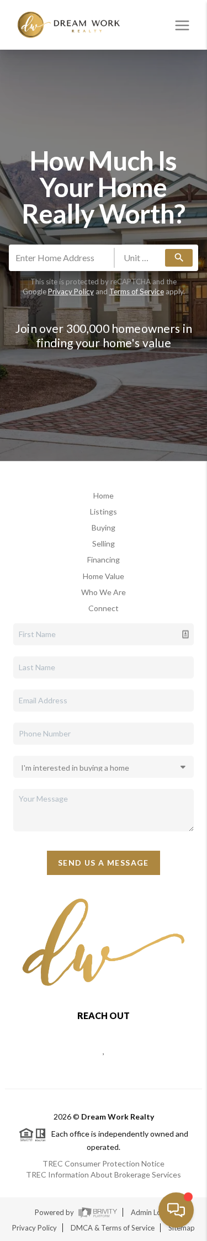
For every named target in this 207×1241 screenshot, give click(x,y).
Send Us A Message (103, 862)
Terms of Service (136, 291)
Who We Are (103, 592)
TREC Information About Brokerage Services (103, 1174)
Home (103, 495)
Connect (103, 608)
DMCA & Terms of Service (113, 1227)
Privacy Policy (71, 291)
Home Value (103, 576)
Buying (103, 527)
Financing (103, 559)
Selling (103, 543)
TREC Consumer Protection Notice (103, 1163)
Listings (103, 511)
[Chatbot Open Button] (176, 1210)
